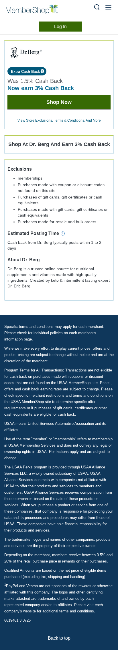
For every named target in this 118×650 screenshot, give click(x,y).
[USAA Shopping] (37, 9)
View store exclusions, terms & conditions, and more (59, 120)
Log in (60, 26)
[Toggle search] (97, 7)
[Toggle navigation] (108, 7)
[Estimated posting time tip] (63, 233)
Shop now (59, 102)
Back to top (59, 638)
